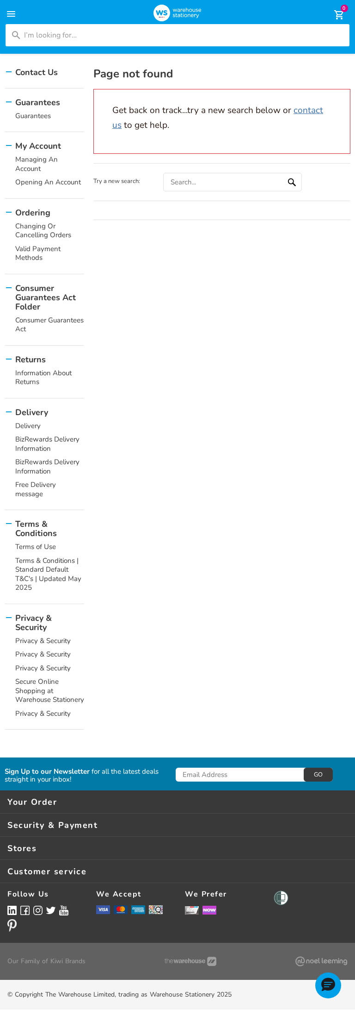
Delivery (28, 425)
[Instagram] (38, 910)
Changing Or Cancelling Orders (43, 230)
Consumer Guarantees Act (49, 325)
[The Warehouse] (190, 961)
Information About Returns (43, 377)
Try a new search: (116, 181)
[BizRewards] (192, 910)
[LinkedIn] (12, 910)
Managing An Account (36, 164)
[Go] (293, 182)
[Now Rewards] (209, 910)
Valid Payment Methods (38, 253)
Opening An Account (48, 182)
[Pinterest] (12, 925)
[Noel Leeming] (321, 961)
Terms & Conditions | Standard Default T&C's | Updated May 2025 (48, 574)
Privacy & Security (43, 640)
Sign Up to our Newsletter (47, 772)
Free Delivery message (35, 489)
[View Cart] (332, 14)
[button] (328, 985)
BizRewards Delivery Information (47, 444)
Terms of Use (35, 546)
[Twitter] (50, 910)
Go (318, 774)
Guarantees (33, 115)
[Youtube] (63, 910)
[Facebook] (25, 910)
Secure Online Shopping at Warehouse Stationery (49, 690)
